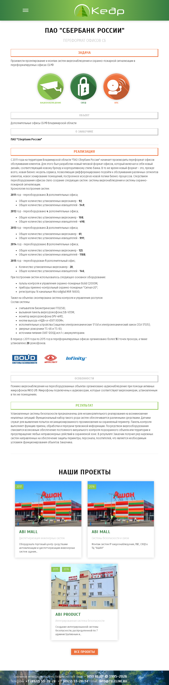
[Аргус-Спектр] (50, 359)
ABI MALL (28, 531)
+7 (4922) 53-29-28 (41, 681)
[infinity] (76, 359)
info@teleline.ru (113, 681)
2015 (55, 569)
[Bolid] (25, 359)
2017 (19, 486)
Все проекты (84, 652)
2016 (92, 486)
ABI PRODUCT (68, 614)
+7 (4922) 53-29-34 (73, 681)
